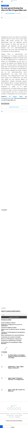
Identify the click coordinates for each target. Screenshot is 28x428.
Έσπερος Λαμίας (18, 415)
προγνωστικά (7, 98)
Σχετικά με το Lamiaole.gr (16, 413)
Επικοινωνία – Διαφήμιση (14, 417)
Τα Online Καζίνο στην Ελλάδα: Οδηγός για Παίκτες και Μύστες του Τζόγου (17, 356)
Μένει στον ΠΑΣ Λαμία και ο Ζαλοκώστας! (11, 338)
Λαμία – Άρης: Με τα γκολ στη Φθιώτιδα (16, 390)
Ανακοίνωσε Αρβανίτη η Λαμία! (8, 327)
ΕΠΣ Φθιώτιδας (10, 415)
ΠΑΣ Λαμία (25, 413)
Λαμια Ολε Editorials (4, 413)
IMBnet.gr (20, 420)
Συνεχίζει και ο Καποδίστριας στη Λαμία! (11, 340)
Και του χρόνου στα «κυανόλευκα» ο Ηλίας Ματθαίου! (11, 343)
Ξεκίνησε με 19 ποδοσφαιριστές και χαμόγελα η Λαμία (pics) (13, 333)
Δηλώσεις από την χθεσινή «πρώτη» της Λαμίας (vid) (13, 330)
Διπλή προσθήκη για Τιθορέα (8, 322)
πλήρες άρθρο (18, 96)
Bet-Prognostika (10, 13)
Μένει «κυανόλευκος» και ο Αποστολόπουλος (12, 335)
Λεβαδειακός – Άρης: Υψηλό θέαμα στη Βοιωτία (16, 367)
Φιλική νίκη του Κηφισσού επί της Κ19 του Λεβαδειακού (11, 325)
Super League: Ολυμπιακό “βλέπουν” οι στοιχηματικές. (16, 378)
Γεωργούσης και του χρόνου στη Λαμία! (10, 337)
